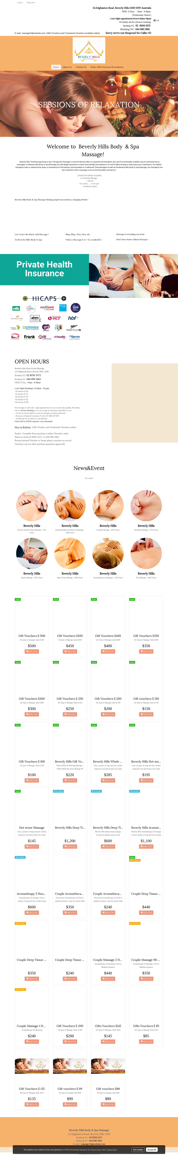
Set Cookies (138, 1149)
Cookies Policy (111, 1149)
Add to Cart (32, 651)
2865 (147, 29)
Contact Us (81, 66)
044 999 (139, 29)
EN (157, 20)
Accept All (152, 1149)
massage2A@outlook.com (33, 32)
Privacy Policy (96, 1149)
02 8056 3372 (34, 375)
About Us (67, 66)
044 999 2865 (34, 379)
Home (56, 66)
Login (20, 3)
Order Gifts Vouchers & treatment (106, 66)
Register (31, 3)
